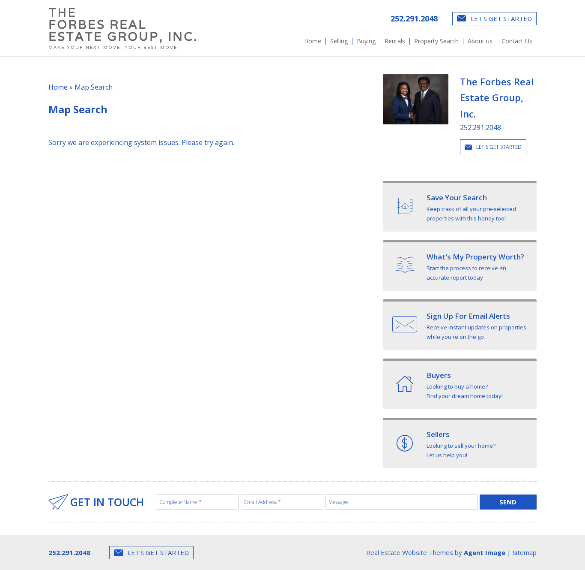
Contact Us (516, 41)
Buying (366, 41)
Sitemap (525, 552)
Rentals (395, 41)
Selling (339, 41)
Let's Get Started (500, 18)
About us (480, 41)
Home (312, 41)
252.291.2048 (414, 18)
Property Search (436, 41)
